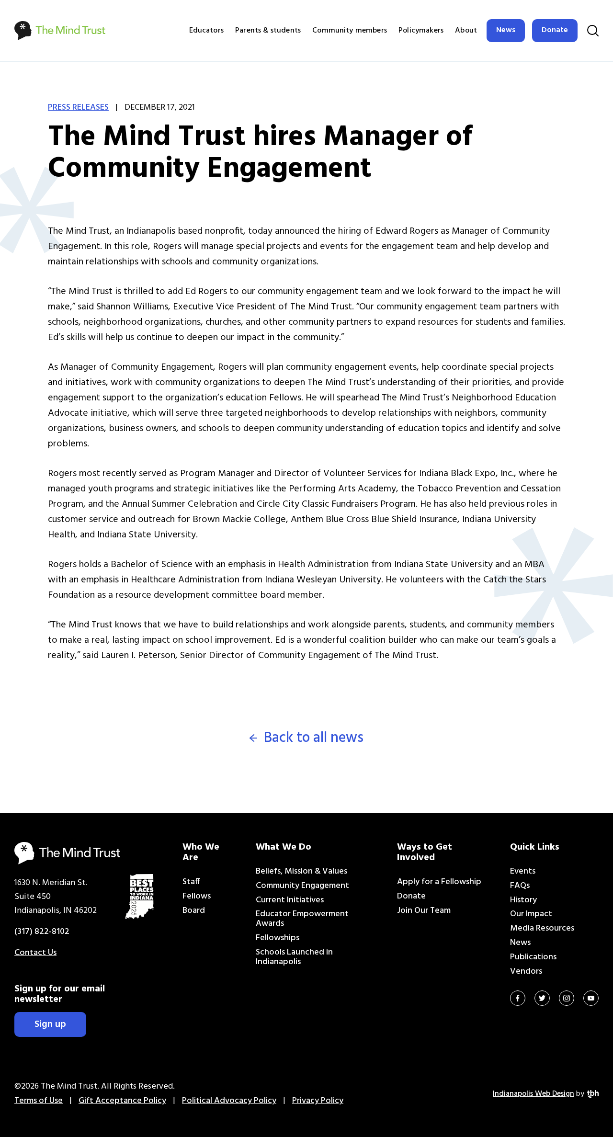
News (505, 30)
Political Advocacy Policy (229, 1101)
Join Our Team (424, 911)
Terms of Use (38, 1101)
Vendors (526, 971)
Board (193, 911)
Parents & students (268, 30)
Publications (533, 957)
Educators (206, 30)
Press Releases (78, 107)
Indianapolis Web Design (533, 1094)
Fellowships (277, 938)
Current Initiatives (290, 900)
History (523, 900)
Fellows (196, 896)
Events (522, 871)
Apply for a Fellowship (439, 882)
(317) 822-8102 (41, 932)
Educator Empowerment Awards (302, 919)
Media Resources (542, 928)
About (466, 30)
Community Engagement (302, 886)
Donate (555, 30)
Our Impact (531, 914)
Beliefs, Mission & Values (301, 871)
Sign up (50, 1024)
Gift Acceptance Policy (122, 1101)
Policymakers (420, 30)
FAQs (520, 886)
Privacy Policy (317, 1101)
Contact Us (35, 953)
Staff (191, 882)
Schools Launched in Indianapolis (294, 957)
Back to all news (313, 738)
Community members (349, 30)
